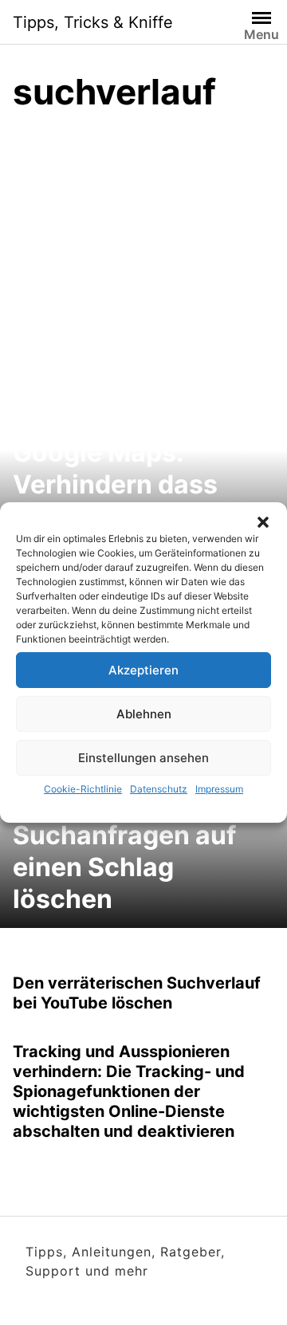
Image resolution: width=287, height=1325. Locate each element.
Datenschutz (158, 789)
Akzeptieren (143, 670)
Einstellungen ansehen (143, 757)
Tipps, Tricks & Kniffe (93, 22)
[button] (263, 522)
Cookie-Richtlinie (83, 789)
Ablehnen (143, 713)
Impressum (219, 789)
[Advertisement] (143, 278)
